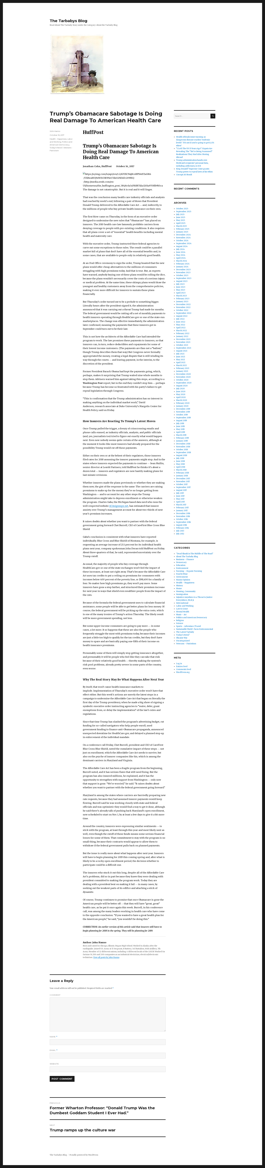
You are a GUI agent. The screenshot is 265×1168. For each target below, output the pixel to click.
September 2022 (183, 313)
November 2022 (183, 307)
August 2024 (182, 246)
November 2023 (183, 272)
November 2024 (183, 238)
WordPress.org (183, 672)
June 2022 (180, 322)
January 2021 (182, 371)
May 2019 (180, 429)
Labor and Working (185, 606)
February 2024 (183, 264)
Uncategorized (183, 641)
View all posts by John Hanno (106, 957)
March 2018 (181, 470)
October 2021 (182, 345)
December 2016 (183, 513)
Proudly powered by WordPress (83, 1155)
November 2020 (183, 377)
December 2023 (183, 269)
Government (182, 577)
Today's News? (56, 148)
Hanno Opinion (183, 580)
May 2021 (180, 359)
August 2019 (181, 420)
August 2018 (181, 455)
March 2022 (181, 330)
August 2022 (181, 316)
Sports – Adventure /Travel (188, 626)
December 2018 (183, 444)
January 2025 (182, 232)
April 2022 (181, 327)
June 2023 (180, 287)
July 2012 (180, 534)
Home (179, 588)
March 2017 (181, 505)
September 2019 (183, 417)
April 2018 (180, 467)
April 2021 (180, 362)
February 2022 (182, 333)
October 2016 (182, 519)
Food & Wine (182, 574)
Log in (179, 663)
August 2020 (182, 386)
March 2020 (181, 400)
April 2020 (181, 397)
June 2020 (180, 391)
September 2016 (183, 522)
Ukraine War (181, 638)
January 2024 (182, 267)
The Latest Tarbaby (185, 632)
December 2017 (183, 478)
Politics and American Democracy (191, 617)
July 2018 (180, 458)
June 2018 (180, 461)
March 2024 (181, 261)
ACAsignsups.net (118, 506)
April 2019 (180, 432)
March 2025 (181, 226)
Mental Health (182, 612)
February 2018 (182, 473)
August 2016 (181, 525)
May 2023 (180, 290)
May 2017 (180, 499)
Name (53, 1037)
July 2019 (180, 423)
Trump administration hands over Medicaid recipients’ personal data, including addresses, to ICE (192, 163)
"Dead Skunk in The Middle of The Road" (194, 553)
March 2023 (181, 296)
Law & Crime (182, 609)
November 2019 (183, 412)
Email (54, 1050)
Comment (55, 995)
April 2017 (180, 502)
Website (54, 1064)
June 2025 (180, 217)
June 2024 (180, 252)
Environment (182, 568)
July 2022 (180, 319)
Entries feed (181, 666)
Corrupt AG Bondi (184, 174)
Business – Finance (185, 559)
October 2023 (182, 275)
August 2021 (181, 351)
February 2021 (182, 368)
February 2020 (183, 403)
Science (179, 623)
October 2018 (182, 449)
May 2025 (180, 220)
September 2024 (183, 243)
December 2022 (183, 304)
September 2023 (183, 278)
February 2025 (182, 229)
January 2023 (182, 301)
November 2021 (183, 342)
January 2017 (182, 510)
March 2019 (181, 435)
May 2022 (180, 325)
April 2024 (181, 258)
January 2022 (182, 336)
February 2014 (182, 528)
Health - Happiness (58, 139)
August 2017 (181, 490)
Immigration (182, 594)
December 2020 (183, 374)
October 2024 (182, 240)
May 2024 (180, 255)
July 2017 (180, 493)
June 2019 (180, 426)
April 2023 (181, 293)
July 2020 (180, 388)
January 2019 (182, 441)
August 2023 (181, 281)
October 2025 (182, 208)
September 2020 (183, 383)
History (179, 585)
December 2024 (183, 235)
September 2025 (183, 211)
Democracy (181, 562)
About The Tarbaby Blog (187, 556)
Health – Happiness (185, 583)
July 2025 (180, 214)
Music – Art (181, 614)
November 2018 (183, 446)
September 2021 (183, 348)
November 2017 (183, 481)
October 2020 (182, 380)
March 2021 (181, 365)
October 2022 (182, 310)
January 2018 (182, 476)
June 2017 (180, 496)
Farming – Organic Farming (189, 571)
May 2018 (180, 464)
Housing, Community (186, 591)
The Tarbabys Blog (68, 20)
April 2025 (180, 223)
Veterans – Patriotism (186, 643)
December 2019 (183, 409)
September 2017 (183, 487)
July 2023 (180, 284)
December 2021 (183, 339)
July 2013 (180, 531)
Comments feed (183, 669)
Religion (180, 620)
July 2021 (180, 354)
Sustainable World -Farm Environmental (194, 629)
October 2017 (182, 484)
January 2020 (182, 406)
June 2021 (180, 357)
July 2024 (180, 249)
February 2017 (182, 507)
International (182, 603)
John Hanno (55, 131)
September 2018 (183, 452)
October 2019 (182, 415)
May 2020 (180, 394)
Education (180, 565)
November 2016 (183, 516)
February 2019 (182, 438)
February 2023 (182, 298)
